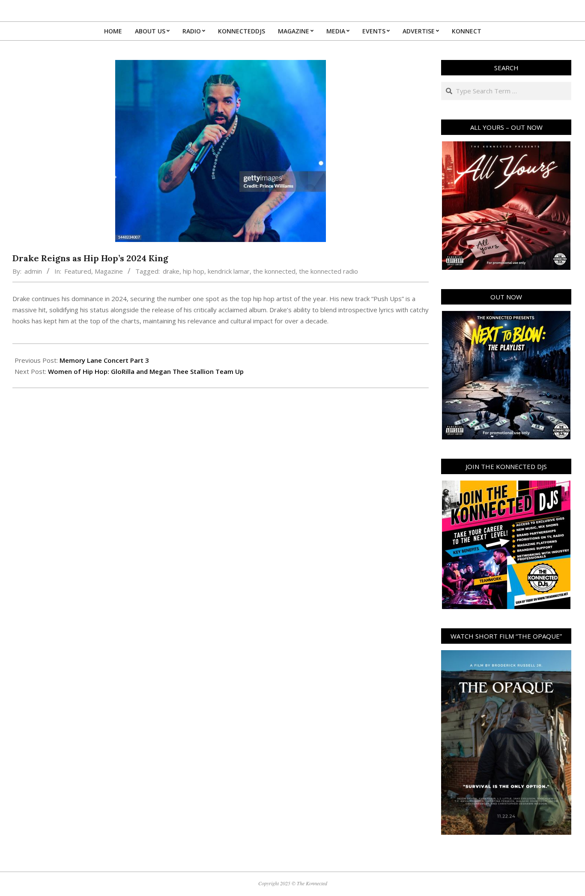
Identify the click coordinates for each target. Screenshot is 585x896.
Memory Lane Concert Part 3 (104, 360)
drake (171, 271)
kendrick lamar (229, 271)
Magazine (109, 271)
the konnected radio (328, 271)
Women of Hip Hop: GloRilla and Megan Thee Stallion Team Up (146, 371)
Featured (77, 271)
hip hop (193, 271)
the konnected (274, 271)
